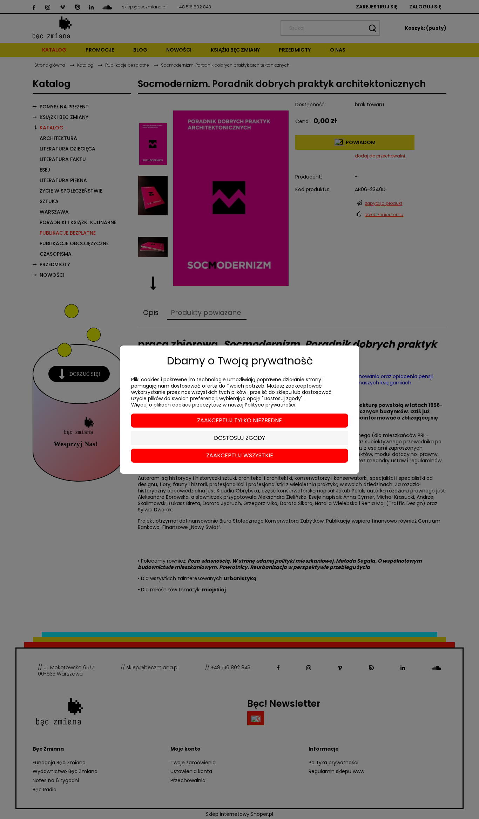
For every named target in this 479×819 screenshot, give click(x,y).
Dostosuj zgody (239, 438)
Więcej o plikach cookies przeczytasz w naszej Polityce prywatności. (213, 404)
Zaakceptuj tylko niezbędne (239, 420)
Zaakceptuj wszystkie (239, 455)
